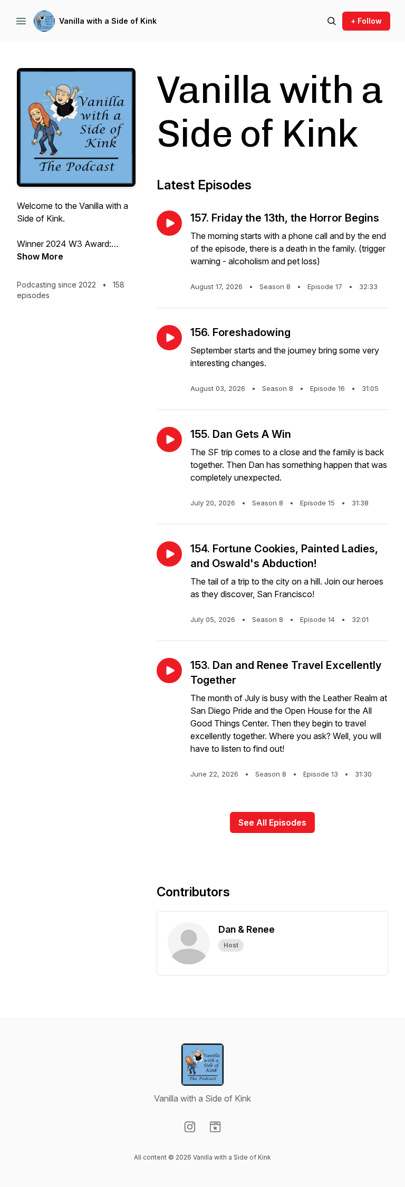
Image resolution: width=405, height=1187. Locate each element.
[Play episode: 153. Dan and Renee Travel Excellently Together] (169, 670)
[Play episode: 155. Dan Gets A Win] (169, 439)
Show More (40, 256)
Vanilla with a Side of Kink (108, 20)
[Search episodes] (331, 21)
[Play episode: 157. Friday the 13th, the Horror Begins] (169, 223)
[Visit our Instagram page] (190, 1127)
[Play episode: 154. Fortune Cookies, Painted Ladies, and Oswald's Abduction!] (169, 554)
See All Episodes (272, 822)
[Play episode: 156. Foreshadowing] (169, 337)
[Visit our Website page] (215, 1127)
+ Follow (366, 20)
